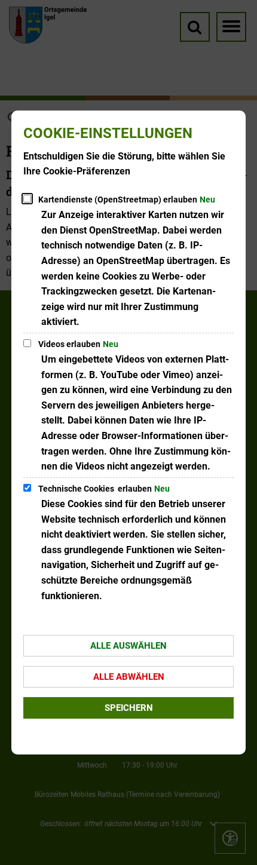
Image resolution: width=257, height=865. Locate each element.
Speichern (129, 708)
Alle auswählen (128, 645)
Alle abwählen (128, 676)
